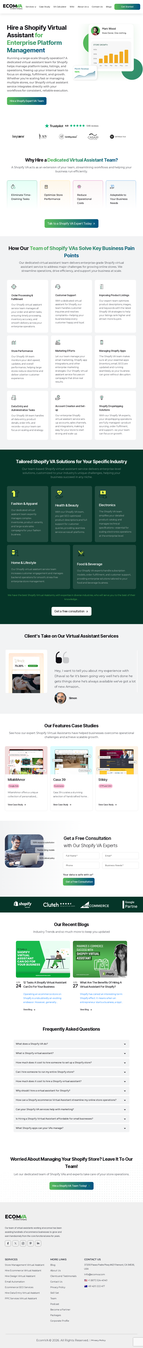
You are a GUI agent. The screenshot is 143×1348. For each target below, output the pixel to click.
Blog (52, 1265)
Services (30, 6)
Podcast (54, 1304)
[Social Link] (8, 1243)
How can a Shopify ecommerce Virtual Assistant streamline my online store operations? (66, 1099)
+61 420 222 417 (96, 1286)
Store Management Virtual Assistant (24, 1265)
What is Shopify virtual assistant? (35, 1053)
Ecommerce (59, 786)
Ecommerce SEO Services (19, 1287)
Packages (55, 1315)
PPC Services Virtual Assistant (21, 1298)
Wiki (72, 6)
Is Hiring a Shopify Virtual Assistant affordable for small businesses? (54, 1118)
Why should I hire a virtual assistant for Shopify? (43, 1090)
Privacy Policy (57, 1287)
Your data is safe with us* (78, 874)
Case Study (44, 6)
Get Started (127, 6)
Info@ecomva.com (94, 1274)
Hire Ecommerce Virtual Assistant (23, 1270)
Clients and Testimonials (63, 1276)
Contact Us (97, 6)
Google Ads (13, 786)
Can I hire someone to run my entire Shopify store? (45, 1071)
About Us (82, 6)
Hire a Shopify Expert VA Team (27, 100)
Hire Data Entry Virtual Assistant (22, 1293)
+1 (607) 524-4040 (97, 1280)
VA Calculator (59, 6)
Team (53, 1298)
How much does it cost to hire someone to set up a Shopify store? (54, 1062)
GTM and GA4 (105, 786)
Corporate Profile (59, 1321)
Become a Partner (60, 1309)
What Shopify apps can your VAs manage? (39, 1128)
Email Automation (15, 1281)
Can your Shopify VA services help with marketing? (45, 1109)
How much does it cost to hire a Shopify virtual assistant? (49, 1081)
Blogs (109, 6)
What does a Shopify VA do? (32, 1043)
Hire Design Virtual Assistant (20, 1276)
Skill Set (54, 1293)
